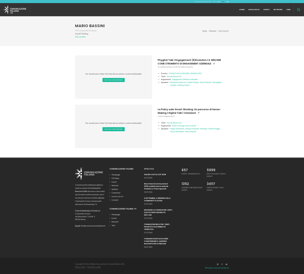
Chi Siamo (115, 178)
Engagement (177, 79)
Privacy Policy (80, 267)
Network (212, 31)
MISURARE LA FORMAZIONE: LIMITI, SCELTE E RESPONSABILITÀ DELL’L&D (158, 212)
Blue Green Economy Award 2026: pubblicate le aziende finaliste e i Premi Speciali (156, 186)
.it (214, 1)
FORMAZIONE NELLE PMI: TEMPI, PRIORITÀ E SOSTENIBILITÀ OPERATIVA (157, 226)
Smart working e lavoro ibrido (184, 125)
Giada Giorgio (193, 82)
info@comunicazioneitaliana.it (218, 268)
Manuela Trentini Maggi (210, 128)
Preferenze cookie (94, 267)
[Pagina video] (214, 63)
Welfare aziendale (190, 79)
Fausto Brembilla (177, 131)
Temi (113, 225)
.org (227, 1)
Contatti (115, 200)
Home (204, 31)
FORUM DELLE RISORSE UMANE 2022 (185, 73)
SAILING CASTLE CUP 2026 (155, 174)
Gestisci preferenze (113, 80)
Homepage (116, 175)
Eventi (114, 182)
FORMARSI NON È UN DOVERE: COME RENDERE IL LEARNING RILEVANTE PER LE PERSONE (156, 241)
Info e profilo (80, 37)
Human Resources (174, 76)
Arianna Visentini (192, 128)
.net (218, 1)
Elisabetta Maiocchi (178, 82)
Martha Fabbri (184, 85)
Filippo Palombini (177, 128)
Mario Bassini (205, 82)
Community (116, 193)
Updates (115, 189)
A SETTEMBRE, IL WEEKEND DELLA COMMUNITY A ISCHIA (157, 199)
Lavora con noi (117, 196)
